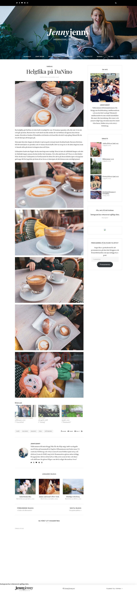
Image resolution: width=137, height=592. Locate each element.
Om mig (110, 56)
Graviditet (88, 56)
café (17, 431)
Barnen (99, 56)
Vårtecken (41, 418)
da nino (25, 431)
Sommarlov (66, 418)
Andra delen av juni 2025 (110, 143)
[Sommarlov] (72, 411)
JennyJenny (35, 444)
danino (33, 431)
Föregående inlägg (25, 509)
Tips (78, 56)
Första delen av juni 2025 (111, 176)
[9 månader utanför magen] (25, 411)
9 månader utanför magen (24, 418)
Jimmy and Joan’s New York (49, 497)
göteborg (48, 431)
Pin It (78, 431)
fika (40, 431)
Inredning (69, 56)
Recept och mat (54, 56)
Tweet (71, 431)
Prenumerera (105, 265)
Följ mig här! (105, 218)
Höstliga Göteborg (73, 497)
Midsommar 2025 (108, 159)
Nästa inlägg (75, 509)
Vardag (50, 66)
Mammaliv (27, 56)
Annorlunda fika (25, 497)
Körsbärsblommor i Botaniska (109, 193)
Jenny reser (39, 56)
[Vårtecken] (49, 411)
